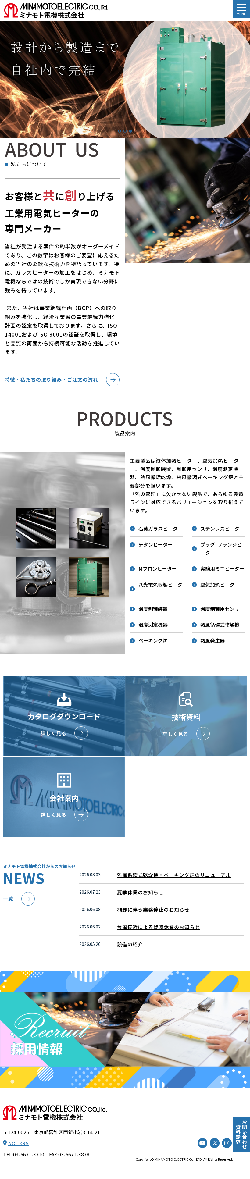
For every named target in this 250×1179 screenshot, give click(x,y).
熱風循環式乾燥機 (219, 624)
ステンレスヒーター (222, 528)
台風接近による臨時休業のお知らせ (158, 927)
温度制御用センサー (222, 608)
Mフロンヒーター (157, 568)
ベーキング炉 (153, 640)
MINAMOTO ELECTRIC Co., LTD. (179, 1159)
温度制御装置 (153, 608)
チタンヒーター (155, 544)
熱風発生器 (212, 640)
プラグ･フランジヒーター (221, 548)
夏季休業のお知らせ (140, 892)
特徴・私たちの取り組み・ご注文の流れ (51, 379)
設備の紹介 (130, 944)
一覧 (8, 898)
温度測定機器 (153, 624)
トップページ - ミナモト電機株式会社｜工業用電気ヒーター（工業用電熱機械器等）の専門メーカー (56, 10)
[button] (6, 79)
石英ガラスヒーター (160, 528)
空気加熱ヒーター (219, 584)
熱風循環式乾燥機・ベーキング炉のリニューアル (174, 874)
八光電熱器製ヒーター (160, 589)
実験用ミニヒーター (222, 568)
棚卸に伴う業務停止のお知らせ (153, 909)
